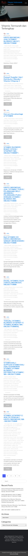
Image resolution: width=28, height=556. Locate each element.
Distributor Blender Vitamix (17, 83)
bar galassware (18, 425)
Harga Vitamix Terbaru (8, 157)
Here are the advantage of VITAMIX (13, 115)
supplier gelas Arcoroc (8, 442)
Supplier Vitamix (7, 49)
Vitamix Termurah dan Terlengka (10, 57)
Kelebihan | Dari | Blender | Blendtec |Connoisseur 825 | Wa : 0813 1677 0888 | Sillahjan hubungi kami (12, 501)
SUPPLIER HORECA (18, 248)
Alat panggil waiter (8, 423)
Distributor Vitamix (14, 203)
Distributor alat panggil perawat (10, 430)
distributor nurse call (8, 432)
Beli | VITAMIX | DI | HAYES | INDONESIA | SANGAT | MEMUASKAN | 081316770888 (14, 240)
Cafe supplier (7, 203)
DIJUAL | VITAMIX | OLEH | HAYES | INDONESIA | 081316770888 (14, 283)
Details (7, 67)
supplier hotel (16, 157)
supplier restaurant (7, 447)
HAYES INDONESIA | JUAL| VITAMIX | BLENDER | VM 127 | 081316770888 (12, 40)
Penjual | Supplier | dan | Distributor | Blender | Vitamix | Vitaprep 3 (13, 79)
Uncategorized (16, 383)
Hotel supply (18, 47)
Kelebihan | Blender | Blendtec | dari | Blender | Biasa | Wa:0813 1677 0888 (13, 506)
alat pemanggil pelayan (17, 423)
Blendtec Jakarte (7, 155)
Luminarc (5, 440)
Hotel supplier (13, 47)
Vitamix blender (10, 53)
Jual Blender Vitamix (14, 247)
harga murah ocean (16, 433)
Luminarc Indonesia (12, 440)
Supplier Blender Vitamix (9, 85)
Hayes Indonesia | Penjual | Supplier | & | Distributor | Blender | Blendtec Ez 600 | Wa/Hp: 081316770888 (12, 490)
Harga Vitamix (15, 378)
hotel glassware (13, 438)
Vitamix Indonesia (18, 53)
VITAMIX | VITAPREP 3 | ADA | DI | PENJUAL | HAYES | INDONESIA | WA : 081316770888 (14, 418)
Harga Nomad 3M (7, 435)
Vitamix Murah (7, 55)
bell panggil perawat (8, 428)
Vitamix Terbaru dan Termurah (16, 55)
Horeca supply (6, 47)
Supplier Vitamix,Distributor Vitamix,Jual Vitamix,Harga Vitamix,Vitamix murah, (12, 51)
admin (7, 33)
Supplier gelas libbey (16, 443)
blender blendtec (8, 45)
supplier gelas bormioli (18, 442)
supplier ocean (15, 445)
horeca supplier (15, 45)
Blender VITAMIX (7, 83)
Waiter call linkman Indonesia (10, 455)
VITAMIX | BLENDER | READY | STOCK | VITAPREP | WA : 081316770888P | (12, 150)
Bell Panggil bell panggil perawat (10, 427)
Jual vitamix (21, 203)
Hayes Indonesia (15, 2)
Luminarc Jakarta (20, 440)
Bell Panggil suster (8, 329)
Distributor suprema (17, 432)
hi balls (14, 437)
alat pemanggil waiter (8, 425)
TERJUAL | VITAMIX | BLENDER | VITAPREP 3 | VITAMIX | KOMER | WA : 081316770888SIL (14, 324)
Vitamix (5, 53)
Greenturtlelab (14, 554)
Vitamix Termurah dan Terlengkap (11, 58)
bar (14, 425)
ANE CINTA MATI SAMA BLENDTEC (10, 509)
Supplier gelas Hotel (8, 443)
